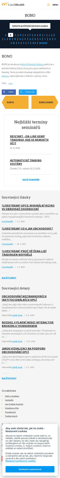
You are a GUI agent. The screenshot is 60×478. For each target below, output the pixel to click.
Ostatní (43, 42)
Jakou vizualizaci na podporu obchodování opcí (23, 350)
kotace (5, 75)
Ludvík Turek (17, 315)
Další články (9, 277)
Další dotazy (9, 378)
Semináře (9, 400)
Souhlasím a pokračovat (30, 469)
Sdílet (11, 91)
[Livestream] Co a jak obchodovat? (27, 228)
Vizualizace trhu (12, 408)
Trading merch (11, 416)
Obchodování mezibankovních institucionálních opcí (24, 298)
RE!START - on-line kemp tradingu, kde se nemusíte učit (29, 139)
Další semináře (31, 179)
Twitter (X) (29, 91)
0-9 (34, 42)
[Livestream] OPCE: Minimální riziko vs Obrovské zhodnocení (28, 207)
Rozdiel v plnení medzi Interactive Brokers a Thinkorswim (28, 324)
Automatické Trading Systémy (26, 162)
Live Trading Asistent (14, 404)
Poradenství (10, 412)
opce (11, 83)
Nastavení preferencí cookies (21, 461)
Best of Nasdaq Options (32, 64)
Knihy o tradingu (12, 396)
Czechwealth (7, 221)
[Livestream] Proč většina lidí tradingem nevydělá (24, 252)
